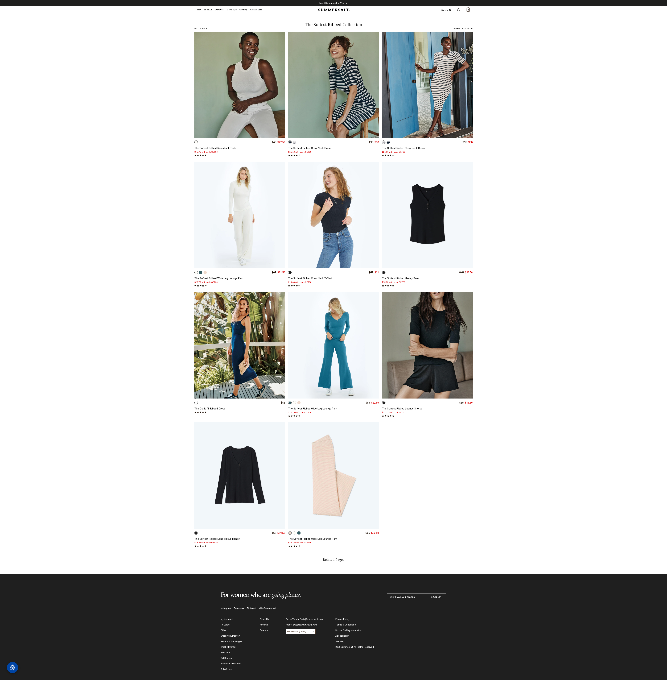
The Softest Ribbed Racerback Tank (215, 148)
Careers (264, 630)
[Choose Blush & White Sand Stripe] (205, 272)
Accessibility (342, 636)
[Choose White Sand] (196, 142)
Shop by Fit (446, 10)
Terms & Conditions (345, 624)
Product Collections (231, 663)
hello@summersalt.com (311, 619)
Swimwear (219, 10)
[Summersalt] (333, 9)
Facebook (239, 608)
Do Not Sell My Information (348, 630)
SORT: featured (463, 28)
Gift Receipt (227, 658)
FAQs (223, 630)
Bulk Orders (226, 669)
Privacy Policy (342, 619)
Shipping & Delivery (230, 636)
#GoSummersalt (267, 608)
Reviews (264, 624)
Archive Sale (256, 10)
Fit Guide (225, 624)
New (199, 10)
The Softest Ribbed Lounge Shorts (402, 408)
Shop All (208, 10)
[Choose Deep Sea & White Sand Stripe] (290, 142)
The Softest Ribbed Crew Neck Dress (309, 148)
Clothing (243, 10)
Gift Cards (225, 652)
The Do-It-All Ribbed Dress (209, 408)
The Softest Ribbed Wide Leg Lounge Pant (218, 278)
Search (458, 10)
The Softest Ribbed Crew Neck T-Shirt (310, 278)
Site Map (339, 641)
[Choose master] (196, 402)
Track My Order (228, 647)
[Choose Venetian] (200, 272)
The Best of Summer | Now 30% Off (333, 3)
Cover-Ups (232, 10)
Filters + (201, 28)
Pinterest (251, 608)
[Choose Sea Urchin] (290, 272)
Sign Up (436, 596)
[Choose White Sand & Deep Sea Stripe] (294, 142)
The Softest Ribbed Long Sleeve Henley (217, 538)
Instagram (226, 608)
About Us (264, 619)
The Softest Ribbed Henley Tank (400, 278)
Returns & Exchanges (231, 641)
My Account (227, 619)
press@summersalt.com (305, 624)
